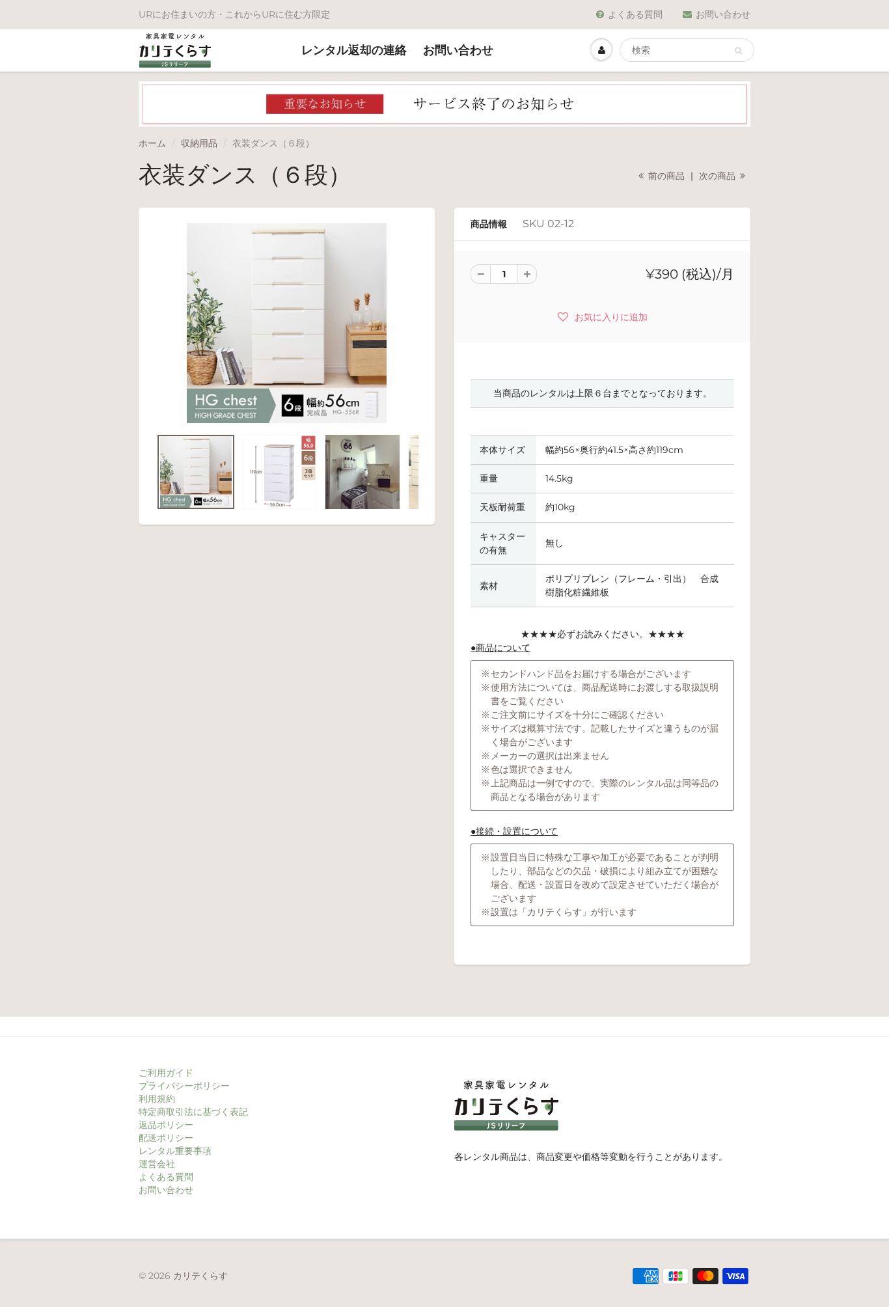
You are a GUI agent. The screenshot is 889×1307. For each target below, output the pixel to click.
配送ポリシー (166, 1138)
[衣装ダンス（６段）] (286, 323)
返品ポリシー (166, 1125)
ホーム (152, 143)
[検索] (738, 50)
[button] (603, 316)
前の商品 (665, 176)
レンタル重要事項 (175, 1151)
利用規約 (157, 1099)
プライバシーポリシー (184, 1086)
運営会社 (157, 1164)
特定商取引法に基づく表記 (193, 1112)
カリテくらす (200, 1276)
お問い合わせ (723, 14)
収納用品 (199, 143)
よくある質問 (635, 14)
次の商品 (718, 176)
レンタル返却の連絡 (354, 50)
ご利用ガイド (166, 1073)
